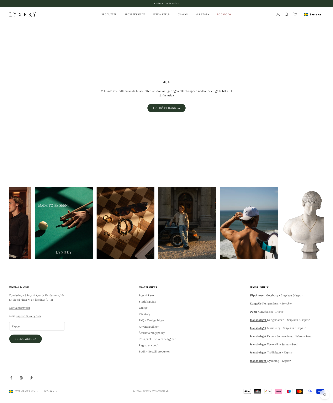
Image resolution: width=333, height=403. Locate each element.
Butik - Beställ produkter (154, 351)
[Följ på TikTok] (31, 378)
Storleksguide (134, 14)
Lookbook (224, 14)
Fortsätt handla (166, 108)
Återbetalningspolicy (152, 333)
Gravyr (183, 14)
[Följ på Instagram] (21, 378)
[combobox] (312, 14)
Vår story (202, 14)
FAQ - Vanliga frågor (152, 320)
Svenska (315, 14)
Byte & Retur (161, 14)
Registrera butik (149, 345)
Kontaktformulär (19, 307)
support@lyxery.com (28, 316)
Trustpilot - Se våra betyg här (157, 339)
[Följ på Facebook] (11, 378)
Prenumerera (25, 339)
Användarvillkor (149, 326)
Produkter (109, 14)
